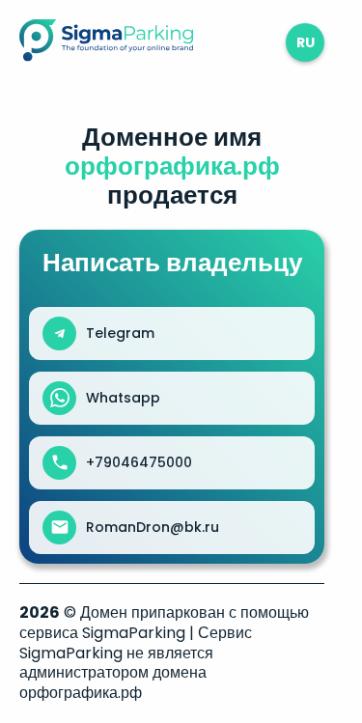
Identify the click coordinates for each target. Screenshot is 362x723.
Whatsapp (123, 397)
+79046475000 (139, 462)
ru (305, 42)
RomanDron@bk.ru (152, 527)
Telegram (120, 333)
